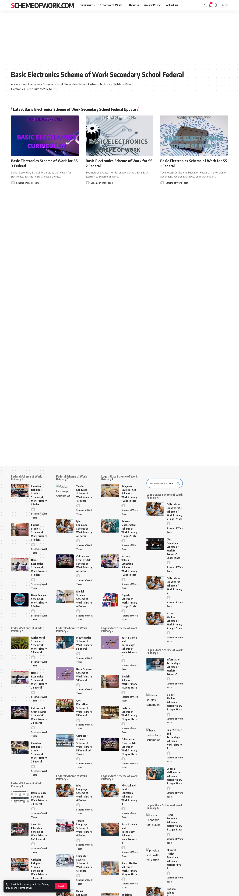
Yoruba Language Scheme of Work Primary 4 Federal (84, 493)
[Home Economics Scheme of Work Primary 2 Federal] (20, 677)
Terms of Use (25, 887)
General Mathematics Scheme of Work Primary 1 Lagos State (129, 528)
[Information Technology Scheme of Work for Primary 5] (155, 664)
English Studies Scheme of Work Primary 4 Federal (84, 599)
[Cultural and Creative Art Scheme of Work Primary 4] (155, 583)
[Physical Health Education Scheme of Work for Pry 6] (155, 854)
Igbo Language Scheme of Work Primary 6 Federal (84, 793)
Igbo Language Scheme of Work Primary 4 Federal (84, 528)
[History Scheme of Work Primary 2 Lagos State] (110, 712)
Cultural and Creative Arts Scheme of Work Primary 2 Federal (39, 715)
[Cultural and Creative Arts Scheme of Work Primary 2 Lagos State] (110, 744)
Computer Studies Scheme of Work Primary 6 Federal (84, 863)
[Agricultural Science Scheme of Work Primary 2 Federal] (20, 642)
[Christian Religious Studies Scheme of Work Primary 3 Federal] (20, 864)
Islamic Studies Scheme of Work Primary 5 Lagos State (174, 702)
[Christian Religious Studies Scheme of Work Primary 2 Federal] (20, 747)
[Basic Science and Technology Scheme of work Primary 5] (155, 734)
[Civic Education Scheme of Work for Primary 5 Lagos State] (155, 544)
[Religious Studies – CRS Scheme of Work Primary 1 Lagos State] (110, 490)
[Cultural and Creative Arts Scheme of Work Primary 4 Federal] (65, 561)
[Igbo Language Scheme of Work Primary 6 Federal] (65, 790)
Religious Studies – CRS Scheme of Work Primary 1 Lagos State (129, 493)
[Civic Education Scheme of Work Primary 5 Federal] (65, 705)
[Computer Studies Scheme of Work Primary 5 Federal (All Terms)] (65, 740)
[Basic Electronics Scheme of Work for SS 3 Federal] (45, 135)
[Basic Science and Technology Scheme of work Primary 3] (110, 829)
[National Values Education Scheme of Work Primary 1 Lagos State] (110, 561)
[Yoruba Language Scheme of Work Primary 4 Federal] (65, 490)
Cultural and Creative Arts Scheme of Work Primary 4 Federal (84, 564)
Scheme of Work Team (27, 182)
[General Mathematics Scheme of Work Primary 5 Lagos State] (155, 773)
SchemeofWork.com (42, 5)
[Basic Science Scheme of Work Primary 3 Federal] (20, 797)
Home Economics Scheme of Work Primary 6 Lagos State (174, 822)
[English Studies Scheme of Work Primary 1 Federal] (20, 529)
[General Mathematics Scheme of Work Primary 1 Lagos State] (110, 526)
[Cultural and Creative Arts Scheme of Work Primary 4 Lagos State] (155, 509)
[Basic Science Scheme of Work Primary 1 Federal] (20, 600)
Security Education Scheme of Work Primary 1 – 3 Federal (39, 832)
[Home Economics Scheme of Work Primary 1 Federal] (20, 564)
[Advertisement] (119, 36)
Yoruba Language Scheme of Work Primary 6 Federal (84, 828)
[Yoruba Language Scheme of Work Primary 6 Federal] (65, 825)
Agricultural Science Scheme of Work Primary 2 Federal (39, 645)
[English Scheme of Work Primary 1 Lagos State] (110, 600)
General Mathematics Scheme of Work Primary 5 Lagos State (174, 776)
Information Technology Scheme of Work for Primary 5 (173, 667)
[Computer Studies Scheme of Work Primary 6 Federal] (65, 860)
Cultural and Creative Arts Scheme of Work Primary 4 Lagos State (174, 511)
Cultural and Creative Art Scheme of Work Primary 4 (174, 585)
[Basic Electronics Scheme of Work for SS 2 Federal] (119, 135)
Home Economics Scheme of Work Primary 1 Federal (39, 567)
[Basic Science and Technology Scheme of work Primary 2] (110, 642)
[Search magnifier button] (178, 483)
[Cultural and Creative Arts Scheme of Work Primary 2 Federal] (20, 712)
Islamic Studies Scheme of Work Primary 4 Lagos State (174, 621)
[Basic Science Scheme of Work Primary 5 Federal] (65, 673)
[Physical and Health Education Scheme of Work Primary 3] (110, 790)
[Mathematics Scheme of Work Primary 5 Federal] (65, 642)
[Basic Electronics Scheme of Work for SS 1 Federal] (194, 135)
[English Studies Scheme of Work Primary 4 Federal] (65, 596)
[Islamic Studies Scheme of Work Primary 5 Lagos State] (155, 699)
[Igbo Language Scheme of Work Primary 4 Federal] (65, 526)
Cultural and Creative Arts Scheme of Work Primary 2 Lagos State (129, 747)
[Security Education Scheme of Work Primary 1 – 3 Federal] (20, 829)
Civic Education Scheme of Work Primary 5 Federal (84, 708)
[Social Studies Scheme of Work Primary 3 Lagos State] (110, 868)
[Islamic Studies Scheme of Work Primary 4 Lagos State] (155, 618)
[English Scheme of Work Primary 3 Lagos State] (110, 681)
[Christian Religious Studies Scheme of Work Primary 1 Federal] (20, 490)
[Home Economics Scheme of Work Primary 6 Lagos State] (155, 819)
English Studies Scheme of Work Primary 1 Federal (39, 532)
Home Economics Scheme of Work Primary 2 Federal (39, 680)
